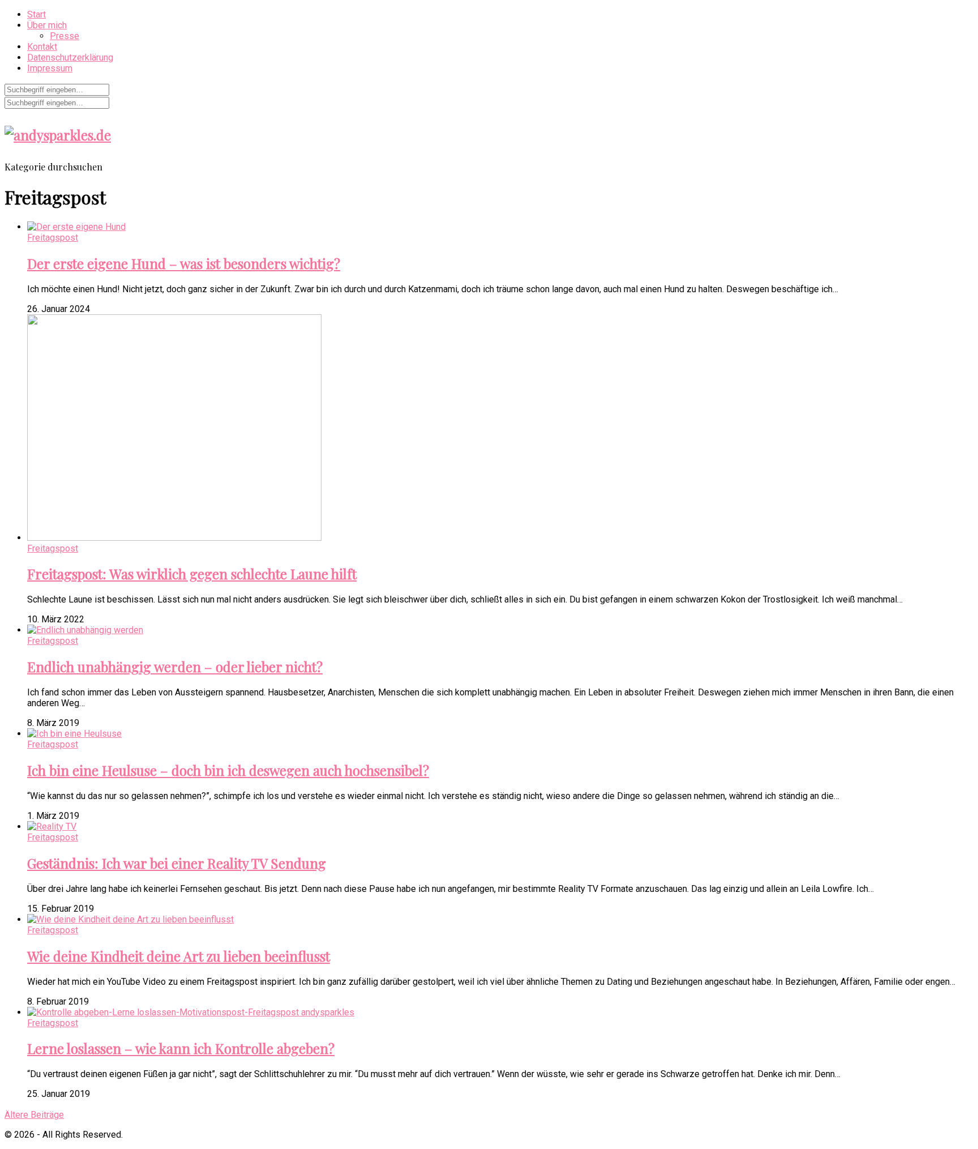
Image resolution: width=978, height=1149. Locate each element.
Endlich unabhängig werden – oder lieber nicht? (175, 666)
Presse (64, 36)
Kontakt (42, 46)
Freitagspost (52, 237)
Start (36, 14)
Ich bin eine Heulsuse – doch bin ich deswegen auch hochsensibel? (228, 770)
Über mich (47, 25)
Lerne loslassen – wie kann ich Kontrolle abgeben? (180, 1048)
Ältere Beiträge (34, 1114)
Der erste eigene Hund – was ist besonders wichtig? (183, 263)
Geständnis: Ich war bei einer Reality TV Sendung (176, 863)
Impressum (49, 68)
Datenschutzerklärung (70, 57)
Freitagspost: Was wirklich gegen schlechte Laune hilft (192, 574)
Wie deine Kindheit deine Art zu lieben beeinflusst (178, 956)
